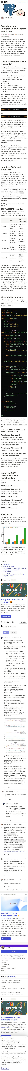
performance (19, 34)
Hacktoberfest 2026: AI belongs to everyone (11, 1019)
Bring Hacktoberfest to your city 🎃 (12, 600)
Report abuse (19, 889)
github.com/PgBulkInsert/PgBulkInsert (14, 851)
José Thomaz (8, 17)
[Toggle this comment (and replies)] (2, 640)
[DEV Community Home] (6, 2)
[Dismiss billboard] (26, 1038)
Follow (14, 951)
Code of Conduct (10, 889)
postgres (4, 34)
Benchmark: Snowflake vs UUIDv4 (12, 993)
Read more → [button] (5, 939)
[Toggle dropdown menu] (26, 580)
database (11, 34)
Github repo (6, 564)
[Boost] (13, 987)
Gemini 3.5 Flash (6, 918)
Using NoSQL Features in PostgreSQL (11, 981)
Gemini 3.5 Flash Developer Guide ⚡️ (10, 914)
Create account (22, 2)
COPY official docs (8, 572)
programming (5, 36)
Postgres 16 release (8, 566)
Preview (14, 632)
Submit (6, 632)
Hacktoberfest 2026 (6, 1027)
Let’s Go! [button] (5, 1068)
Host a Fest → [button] (6, 616)
